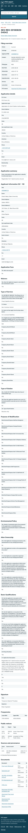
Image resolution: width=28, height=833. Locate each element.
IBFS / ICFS (2, 7)
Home (2, 22)
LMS (16, 6)
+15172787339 (6, 148)
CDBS (19, 6)
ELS (6, 6)
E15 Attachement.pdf (7, 780)
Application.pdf (5, 770)
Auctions (24, 6)
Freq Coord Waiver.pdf (7, 766)
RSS (24, 826)
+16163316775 (6, 250)
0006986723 (14, 54)
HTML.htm (4, 785)
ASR (12, 6)
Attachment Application (8, 803)
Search (14, 16)
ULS (9, 6)
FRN (7, 826)
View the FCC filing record (18, 88)
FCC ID (3, 826)
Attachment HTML (6, 806)
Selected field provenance (9, 755)
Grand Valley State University (19, 22)
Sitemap (3, 829)
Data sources (18, 826)
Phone (11, 826)
